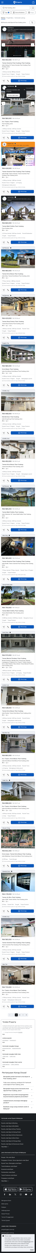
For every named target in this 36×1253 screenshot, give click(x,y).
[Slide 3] (16, 55)
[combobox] (17, 8)
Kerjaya (3, 1207)
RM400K (20, 1032)
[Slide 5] (19, 55)
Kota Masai (5, 1040)
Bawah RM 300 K (16, 1048)
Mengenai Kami (6, 1200)
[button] (3, 17)
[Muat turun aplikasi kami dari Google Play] (25, 1189)
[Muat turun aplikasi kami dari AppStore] (10, 1189)
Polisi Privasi (27, 1241)
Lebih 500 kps (6, 1064)
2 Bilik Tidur (12, 1056)
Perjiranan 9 (13, 1040)
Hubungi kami (5, 1210)
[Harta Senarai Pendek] (32, 35)
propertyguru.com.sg (7, 1233)
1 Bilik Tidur (5, 1056)
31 (19, 1015)
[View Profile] (18, 29)
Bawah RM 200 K (6, 1048)
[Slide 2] (15, 55)
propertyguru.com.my (7, 1229)
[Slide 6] (20, 55)
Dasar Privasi (5, 1214)
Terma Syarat (5, 1220)
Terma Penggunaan (7, 1217)
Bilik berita (4, 1204)
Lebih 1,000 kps (15, 1064)
